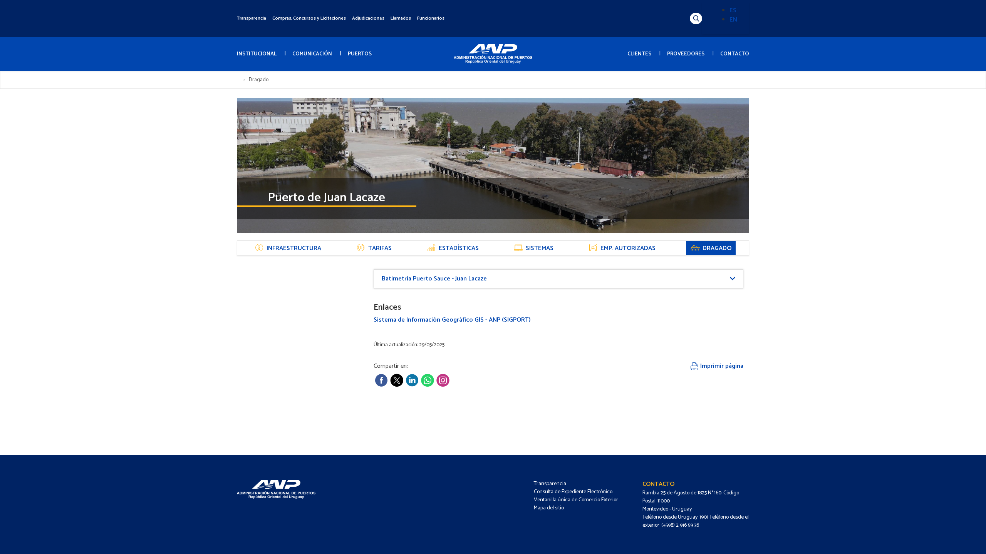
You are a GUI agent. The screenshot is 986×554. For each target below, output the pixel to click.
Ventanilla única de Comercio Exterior (576, 500)
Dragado (717, 248)
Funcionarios (430, 18)
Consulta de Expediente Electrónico (573, 491)
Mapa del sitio (549, 508)
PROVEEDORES (685, 54)
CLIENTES (639, 54)
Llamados (401, 18)
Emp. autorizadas (628, 248)
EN (733, 20)
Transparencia (251, 18)
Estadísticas (459, 248)
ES (732, 10)
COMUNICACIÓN (312, 54)
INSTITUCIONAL (257, 54)
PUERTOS (360, 54)
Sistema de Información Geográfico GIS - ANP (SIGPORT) (452, 320)
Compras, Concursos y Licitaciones (309, 18)
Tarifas (380, 248)
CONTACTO (734, 54)
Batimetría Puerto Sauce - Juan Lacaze (434, 279)
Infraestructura (294, 248)
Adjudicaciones (368, 18)
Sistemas (539, 248)
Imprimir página (721, 366)
